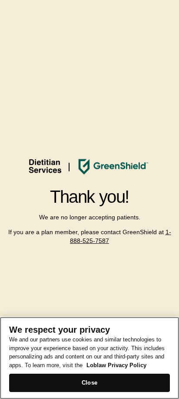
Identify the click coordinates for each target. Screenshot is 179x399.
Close (89, 382)
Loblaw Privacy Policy (116, 365)
